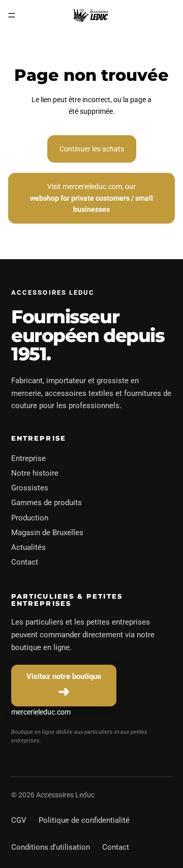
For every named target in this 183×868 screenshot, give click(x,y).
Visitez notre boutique (63, 676)
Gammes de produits (46, 502)
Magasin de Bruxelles (47, 532)
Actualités (28, 547)
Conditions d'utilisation (50, 847)
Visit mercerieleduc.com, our (91, 197)
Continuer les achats (91, 149)
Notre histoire (34, 473)
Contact (24, 562)
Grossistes (29, 487)
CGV (18, 820)
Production (29, 517)
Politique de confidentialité (84, 820)
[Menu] (11, 15)
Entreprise (28, 458)
